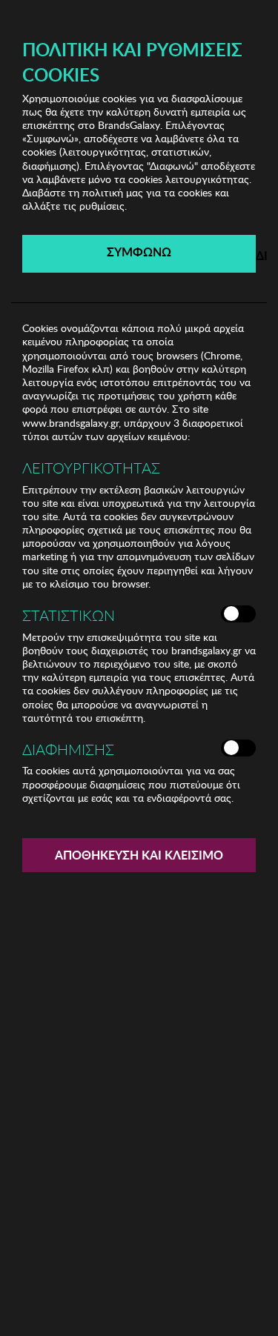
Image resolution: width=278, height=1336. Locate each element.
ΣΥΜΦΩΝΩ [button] (139, 251)
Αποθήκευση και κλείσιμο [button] (139, 854)
